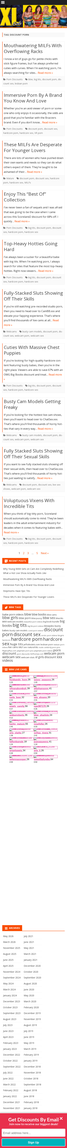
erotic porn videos (49, 635)
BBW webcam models (12, 621)
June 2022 (8, 1078)
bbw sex (49, 618)
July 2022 (8, 1072)
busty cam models (32, 331)
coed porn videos (35, 630)
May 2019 (29, 1042)
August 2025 (9, 953)
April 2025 (8, 965)
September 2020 (32, 977)
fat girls (61, 635)
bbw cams (52, 614)
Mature (10, 178)
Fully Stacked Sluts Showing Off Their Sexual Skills (33, 454)
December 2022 (11, 1054)
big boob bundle (51, 621)
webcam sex (37, 335)
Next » (45, 553)
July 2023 (8, 1025)
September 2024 (11, 977)
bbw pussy (36, 618)
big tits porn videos (35, 626)
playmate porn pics (25, 651)
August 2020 (30, 983)
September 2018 (32, 1084)
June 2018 (29, 1096)
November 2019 (32, 1019)
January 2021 (30, 959)
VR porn (38, 132)
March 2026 (9, 941)
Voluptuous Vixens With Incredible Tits (29, 503)
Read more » (45, 73)
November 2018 (32, 1072)
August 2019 (30, 1025)
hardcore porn (10, 132)
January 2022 (10, 1096)
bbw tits (59, 618)
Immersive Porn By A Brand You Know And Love (33, 98)
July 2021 (28, 936)
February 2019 (31, 1054)
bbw (30, 79)
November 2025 (11, 947)
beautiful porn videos (33, 622)
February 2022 (10, 1090)
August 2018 (30, 1090)
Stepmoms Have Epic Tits (16, 590)
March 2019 (30, 1048)
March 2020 (30, 1001)
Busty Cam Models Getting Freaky (32, 404)
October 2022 (10, 1060)
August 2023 (9, 1019)
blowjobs (49, 625)
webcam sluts (28, 657)
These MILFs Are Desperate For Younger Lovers (33, 147)
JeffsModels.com (32, 644)
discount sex (50, 128)
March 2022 (9, 1084)
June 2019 (29, 1036)
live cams (13, 647)
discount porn (49, 79)
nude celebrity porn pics (49, 647)
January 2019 (30, 1060)
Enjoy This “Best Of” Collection (25, 197)
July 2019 (28, 1031)
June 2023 (8, 1031)
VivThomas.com (36, 654)
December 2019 (32, 1013)
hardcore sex (26, 132)
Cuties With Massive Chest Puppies (32, 350)
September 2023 (11, 1013)
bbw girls (10, 617)
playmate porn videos (43, 651)
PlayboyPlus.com (9, 651)
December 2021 (11, 1102)
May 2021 (29, 947)
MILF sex (23, 647)
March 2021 (30, 953)
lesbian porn (21, 83)
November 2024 (11, 971)
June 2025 (8, 959)
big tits (37, 79)
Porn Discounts (14, 79)
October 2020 (31, 971)
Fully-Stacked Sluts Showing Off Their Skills (33, 296)
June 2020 (29, 989)
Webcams (11, 331)
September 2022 (11, 1066)
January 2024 (10, 995)
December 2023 (11, 1001)
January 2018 (30, 1108)
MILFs (27, 182)
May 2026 (8, 936)
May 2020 (29, 995)
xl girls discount (45, 657)
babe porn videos (13, 614)
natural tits (33, 647)
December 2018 (32, 1066)
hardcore (6, 640)
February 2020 (31, 1007)
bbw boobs (39, 614)
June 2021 (29, 941)
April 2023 (8, 1036)
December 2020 (32, 965)
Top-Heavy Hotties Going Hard (30, 246)
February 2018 (31, 1102)
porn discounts (23, 654)
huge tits (16, 644)
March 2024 (9, 989)
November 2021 (11, 1108)
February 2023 (10, 1042)
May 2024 (8, 983)
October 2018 (31, 1078)
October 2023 (10, 1007)
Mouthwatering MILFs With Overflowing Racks (33, 48)
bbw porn (25, 618)
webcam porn (22, 335)
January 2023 (10, 1048)
